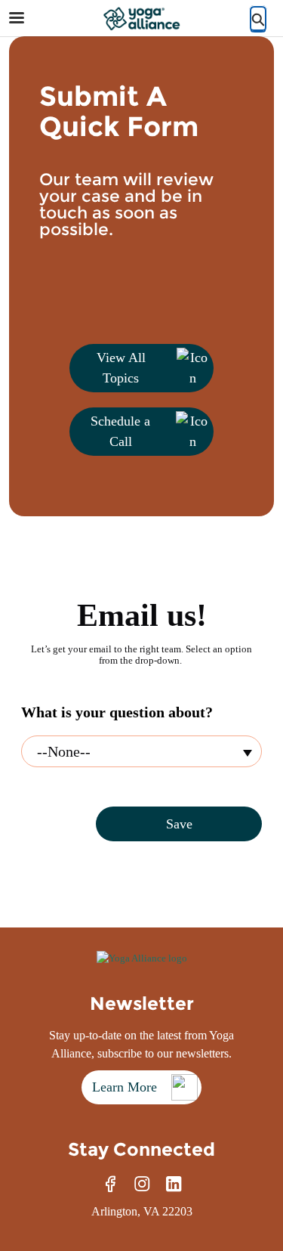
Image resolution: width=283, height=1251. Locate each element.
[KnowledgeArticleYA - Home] (142, 19)
